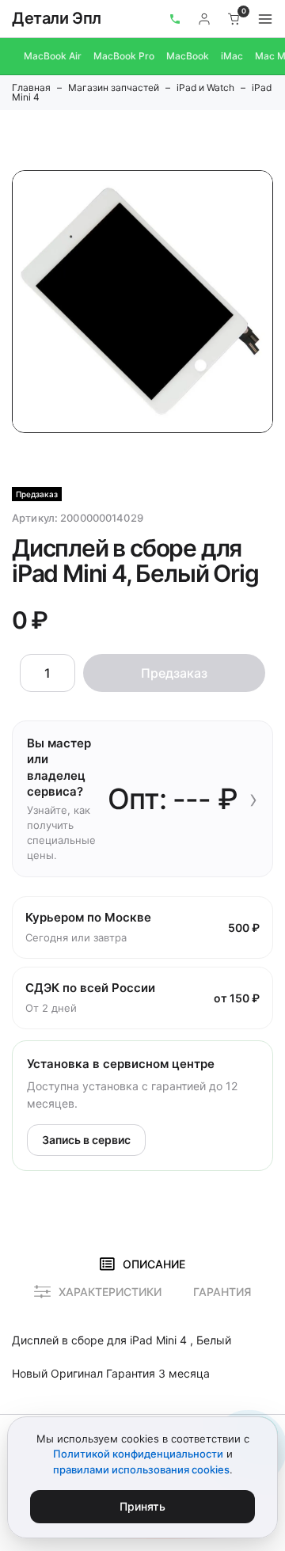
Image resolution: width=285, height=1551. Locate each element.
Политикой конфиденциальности (138, 1453)
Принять (142, 1506)
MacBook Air (53, 56)
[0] (234, 19)
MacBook (187, 56)
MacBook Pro (123, 56)
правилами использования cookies (141, 1469)
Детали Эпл (56, 18)
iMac (232, 56)
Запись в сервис (86, 1139)
